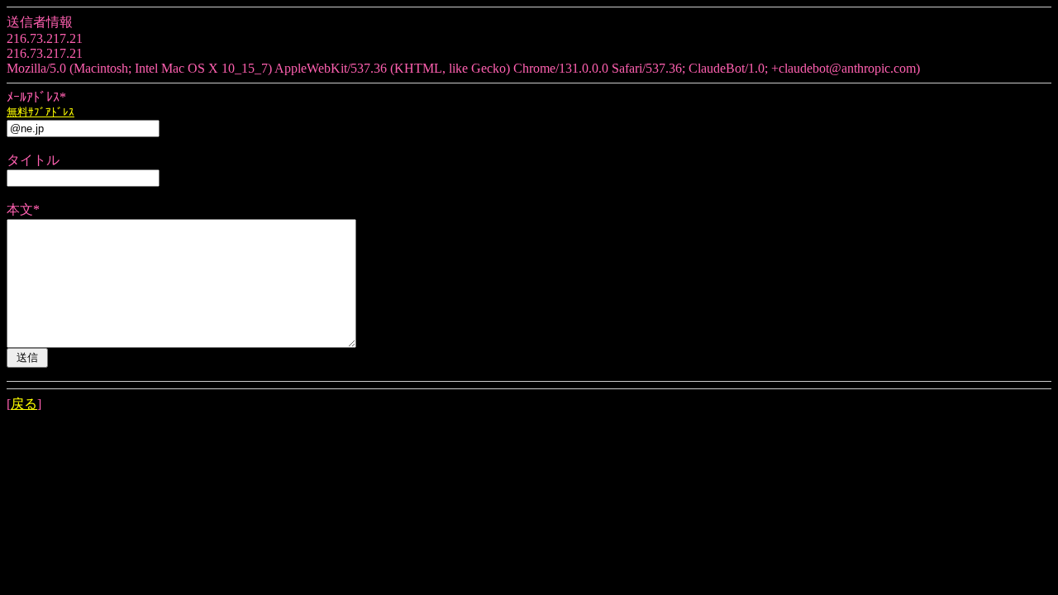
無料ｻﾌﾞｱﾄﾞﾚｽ (40, 112)
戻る (24, 404)
